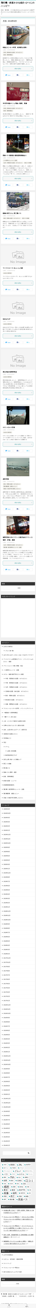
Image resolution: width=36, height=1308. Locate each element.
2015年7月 (7, 1077)
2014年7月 (7, 1120)
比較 (30, 1190)
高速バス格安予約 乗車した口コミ (12, 488)
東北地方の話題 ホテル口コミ (14, 700)
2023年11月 (7, 839)
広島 (24, 1184)
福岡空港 (22, 1193)
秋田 (30, 1193)
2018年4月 (7, 945)
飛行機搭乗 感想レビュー (10, 486)
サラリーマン (29, 1171)
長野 (5, 1199)
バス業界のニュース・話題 (10, 160)
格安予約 (22, 1190)
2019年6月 (7, 885)
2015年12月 (7, 1056)
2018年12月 (7, 911)
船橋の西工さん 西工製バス (12, 213)
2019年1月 (7, 907)
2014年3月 (7, 1137)
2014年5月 (7, 1128)
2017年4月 (7, 988)
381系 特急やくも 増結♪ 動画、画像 (15, 103)
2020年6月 (7, 856)
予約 (12, 1177)
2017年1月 (7, 1000)
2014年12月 (7, 1098)
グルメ (18, 1171)
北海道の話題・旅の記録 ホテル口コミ (17, 691)
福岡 (15, 1193)
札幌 (28, 1186)
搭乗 (14, 1187)
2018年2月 (7, 954)
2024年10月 (7, 813)
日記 (5, 742)
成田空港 (6, 479)
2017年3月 (7, 992)
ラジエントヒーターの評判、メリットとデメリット (18, 708)
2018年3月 (7, 949)
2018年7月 (7, 932)
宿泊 (18, 1183)
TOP (17, 1294)
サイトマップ (7, 1263)
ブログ (13, 1174)
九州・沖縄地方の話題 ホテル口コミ (13, 162)
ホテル (21, 1174)
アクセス (22, 1167)
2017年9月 (7, 966)
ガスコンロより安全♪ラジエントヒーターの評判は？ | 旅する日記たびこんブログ (19, 1219)
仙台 (19, 1177)
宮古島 (11, 1183)
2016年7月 (7, 1026)
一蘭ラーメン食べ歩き (10, 717)
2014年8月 (7, 1115)
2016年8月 (7, 1022)
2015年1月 (7, 1094)
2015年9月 (7, 1069)
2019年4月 (7, 894)
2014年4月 (7, 1132)
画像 (6, 1193)
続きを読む (18, 68)
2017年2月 (7, 996)
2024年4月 (7, 817)
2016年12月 (7, 1005)
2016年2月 (7, 1047)
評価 (20, 1196)
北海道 (19, 1180)
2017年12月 (7, 958)
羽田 (5, 1196)
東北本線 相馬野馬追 (10, 372)
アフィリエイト (7, 1171)
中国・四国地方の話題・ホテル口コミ (13, 108)
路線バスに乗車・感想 (10, 772)
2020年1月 (7, 868)
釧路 (26, 1196)
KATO (28, 1165)
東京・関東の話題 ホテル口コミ (12, 218)
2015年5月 (7, 1085)
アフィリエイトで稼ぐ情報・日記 (13, 666)
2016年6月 (7, 1030)
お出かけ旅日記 (7, 273)
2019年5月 (7, 890)
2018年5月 (7, 941)
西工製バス (7, 768)
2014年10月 (7, 1107)
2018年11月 (7, 915)
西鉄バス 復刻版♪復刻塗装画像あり (15, 155)
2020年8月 (7, 851)
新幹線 (21, 1187)
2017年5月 (7, 983)
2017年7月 (7, 975)
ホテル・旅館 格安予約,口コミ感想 (14, 674)
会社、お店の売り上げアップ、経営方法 (15, 729)
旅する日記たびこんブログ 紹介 (13, 1272)
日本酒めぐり (7, 738)
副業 (5, 1180)
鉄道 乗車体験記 (8, 54)
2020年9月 (7, 847)
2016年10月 (7, 1013)
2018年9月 (7, 924)
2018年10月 (7, 920)
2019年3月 (7, 898)
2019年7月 (7, 881)
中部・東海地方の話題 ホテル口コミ (13, 52)
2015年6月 (7, 1081)
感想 (6, 1187)
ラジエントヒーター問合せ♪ (12, 1217)
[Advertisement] (18, 618)
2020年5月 (7, 860)
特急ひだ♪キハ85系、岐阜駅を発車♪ (15, 47)
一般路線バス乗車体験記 (11, 712)
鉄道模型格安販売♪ (9, 785)
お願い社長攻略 (11, 751)
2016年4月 (7, 1039)
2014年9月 (7, 1111)
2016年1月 (7, 1051)
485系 (5, 1164)
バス (6, 1174)
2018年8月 (7, 928)
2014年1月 (7, 1145)
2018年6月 (7, 936)
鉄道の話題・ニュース (10, 780)
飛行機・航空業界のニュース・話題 (12, 547)
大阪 (5, 1183)
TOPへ (27, 1306)
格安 (13, 1190)
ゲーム (7, 746)
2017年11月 (7, 962)
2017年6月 (7, 979)
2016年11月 (7, 1009)
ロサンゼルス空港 (9, 427)
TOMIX (14, 1168)
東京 (6, 1190)
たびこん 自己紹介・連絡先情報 (13, 1259)
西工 (13, 1196)
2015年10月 (7, 1064)
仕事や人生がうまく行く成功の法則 (14, 725)
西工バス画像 (28, 162)
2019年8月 (7, 877)
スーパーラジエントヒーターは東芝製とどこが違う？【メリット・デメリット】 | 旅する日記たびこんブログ (18, 1228)
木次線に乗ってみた (9, 1210)
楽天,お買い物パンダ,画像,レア (12, 759)
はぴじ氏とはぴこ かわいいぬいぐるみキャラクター (19, 655)
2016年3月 (7, 1043)
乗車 (5, 1177)
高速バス (23, 1199)
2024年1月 (7, 830)
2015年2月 (7, 1090)
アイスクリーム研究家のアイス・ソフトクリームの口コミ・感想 (18, 660)
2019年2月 (7, 902)
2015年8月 (7, 1073)
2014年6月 (7, 1124)
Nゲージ (6, 1168)
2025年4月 (7, 809)
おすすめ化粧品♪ (8, 1255)
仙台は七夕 (6, 319)
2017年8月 (7, 971)
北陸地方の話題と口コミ (11, 734)
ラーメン (30, 1174)
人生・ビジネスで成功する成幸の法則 (14, 721)
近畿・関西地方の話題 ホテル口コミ (16, 704)
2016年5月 (7, 1034)
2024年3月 (7, 822)
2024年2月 (7, 826)
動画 (12, 1180)
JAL (20, 1165)
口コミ (29, 1180)
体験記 (26, 1177)
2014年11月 (7, 1103)
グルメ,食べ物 (9, 650)
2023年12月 (7, 834)
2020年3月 (7, 864)
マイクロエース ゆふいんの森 (13, 268)
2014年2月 (7, 1141)
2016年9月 (7, 1017)
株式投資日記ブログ (11, 755)
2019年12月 (7, 873)
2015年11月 (7, 1060)
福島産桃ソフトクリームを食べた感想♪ (15, 1241)
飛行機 (12, 1199)
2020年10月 (7, 843)
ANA (12, 1165)
